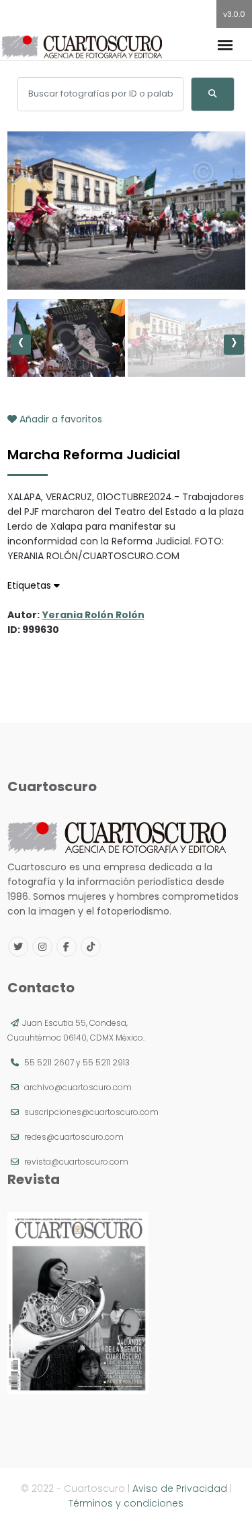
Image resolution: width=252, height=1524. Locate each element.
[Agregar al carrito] (126, 249)
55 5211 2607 (49, 1062)
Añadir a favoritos (59, 419)
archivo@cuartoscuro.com (78, 1087)
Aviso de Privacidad (179, 1488)
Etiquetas (30, 585)
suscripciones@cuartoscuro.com (91, 1112)
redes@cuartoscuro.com (74, 1136)
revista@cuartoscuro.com (76, 1161)
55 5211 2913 (106, 1062)
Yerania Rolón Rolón (93, 615)
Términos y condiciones (126, 1503)
